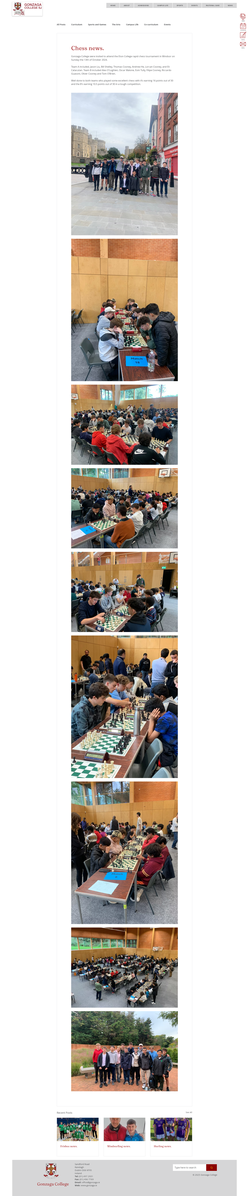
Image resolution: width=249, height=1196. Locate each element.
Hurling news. (162, 1146)
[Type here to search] (211, 1167)
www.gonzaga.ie (89, 1185)
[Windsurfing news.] (124, 1129)
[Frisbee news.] (78, 1129)
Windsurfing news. (119, 1146)
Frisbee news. (68, 1146)
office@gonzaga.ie (91, 1182)
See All (189, 1112)
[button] (127, 5)
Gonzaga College (53, 1184)
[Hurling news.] (171, 1129)
